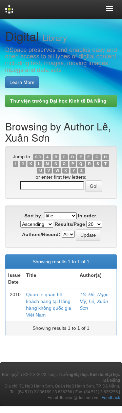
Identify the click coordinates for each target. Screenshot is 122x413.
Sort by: (33, 215)
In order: (88, 215)
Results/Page (70, 224)
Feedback (111, 397)
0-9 (38, 157)
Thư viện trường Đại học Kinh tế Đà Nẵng (58, 101)
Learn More (22, 82)
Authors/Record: (41, 234)
